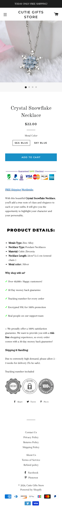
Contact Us (31, 432)
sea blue (21, 142)
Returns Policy (31, 442)
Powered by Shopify (31, 489)
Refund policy (31, 464)
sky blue (40, 142)
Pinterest (33, 477)
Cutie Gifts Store (31, 14)
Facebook (32, 472)
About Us (31, 455)
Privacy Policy (31, 437)
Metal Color (31, 135)
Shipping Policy (31, 447)
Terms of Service (31, 459)
